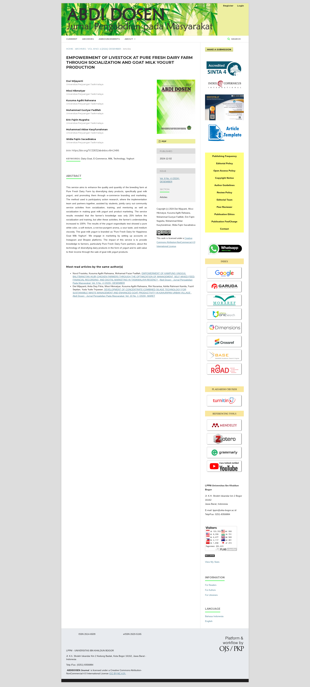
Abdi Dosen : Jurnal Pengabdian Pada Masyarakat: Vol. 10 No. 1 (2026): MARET (114, 296)
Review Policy (224, 192)
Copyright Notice (224, 178)
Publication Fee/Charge (224, 221)
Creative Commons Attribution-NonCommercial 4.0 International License (176, 242)
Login (240, 5)
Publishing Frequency (224, 156)
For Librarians (211, 595)
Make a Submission (219, 49)
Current (71, 39)
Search (236, 39)
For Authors (210, 590)
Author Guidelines (224, 185)
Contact (224, 228)
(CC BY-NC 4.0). (117, 673)
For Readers (211, 585)
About (129, 39)
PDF (163, 141)
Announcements (109, 39)
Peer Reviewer (224, 207)
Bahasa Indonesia (214, 616)
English (208, 621)
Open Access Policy (224, 170)
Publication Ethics (224, 214)
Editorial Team (224, 199)
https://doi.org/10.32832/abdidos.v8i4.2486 (95, 150)
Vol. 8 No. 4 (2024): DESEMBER (104, 48)
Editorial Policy (224, 163)
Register (228, 5)
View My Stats (212, 562)
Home (69, 48)
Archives (88, 39)
